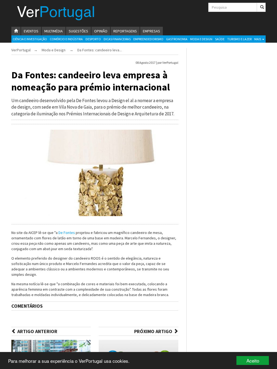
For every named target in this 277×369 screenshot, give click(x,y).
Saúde (220, 39)
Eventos (31, 31)
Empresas (151, 31)
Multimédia (53, 31)
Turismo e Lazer (239, 39)
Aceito (252, 360)
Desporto (93, 39)
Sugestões (78, 31)
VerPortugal (21, 50)
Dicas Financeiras (117, 39)
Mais (258, 39)
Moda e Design (201, 39)
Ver (56, 13)
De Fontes (66, 232)
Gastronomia (176, 39)
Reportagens (125, 31)
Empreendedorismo (148, 39)
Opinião (100, 31)
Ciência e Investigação (30, 39)
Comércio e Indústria (66, 39)
